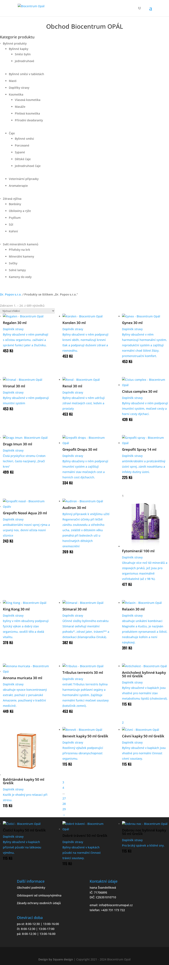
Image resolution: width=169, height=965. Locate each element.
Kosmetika (16, 94)
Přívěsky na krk (19, 250)
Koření (13, 231)
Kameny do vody (20, 277)
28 (64, 804)
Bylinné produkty (15, 43)
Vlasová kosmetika (27, 100)
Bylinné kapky (18, 49)
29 (64, 809)
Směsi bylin (23, 54)
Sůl (11, 224)
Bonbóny (15, 204)
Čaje (12, 133)
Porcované (22, 145)
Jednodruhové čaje (28, 166)
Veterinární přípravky (24, 179)
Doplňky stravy (19, 88)
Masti (12, 81)
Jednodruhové (24, 61)
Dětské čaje (23, 159)
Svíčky (13, 263)
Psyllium (15, 218)
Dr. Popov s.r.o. (11, 294)
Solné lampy (17, 270)
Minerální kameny (21, 256)
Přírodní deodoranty (29, 120)
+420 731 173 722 (113, 910)
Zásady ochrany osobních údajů (39, 903)
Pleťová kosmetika (27, 113)
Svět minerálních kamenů (20, 244)
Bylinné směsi (24, 139)
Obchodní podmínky (31, 887)
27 (64, 798)
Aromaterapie (18, 186)
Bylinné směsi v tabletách (26, 74)
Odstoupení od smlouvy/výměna (39, 895)
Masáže (20, 107)
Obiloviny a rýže (20, 211)
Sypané (20, 152)
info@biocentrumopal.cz (116, 905)
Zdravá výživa (12, 199)
